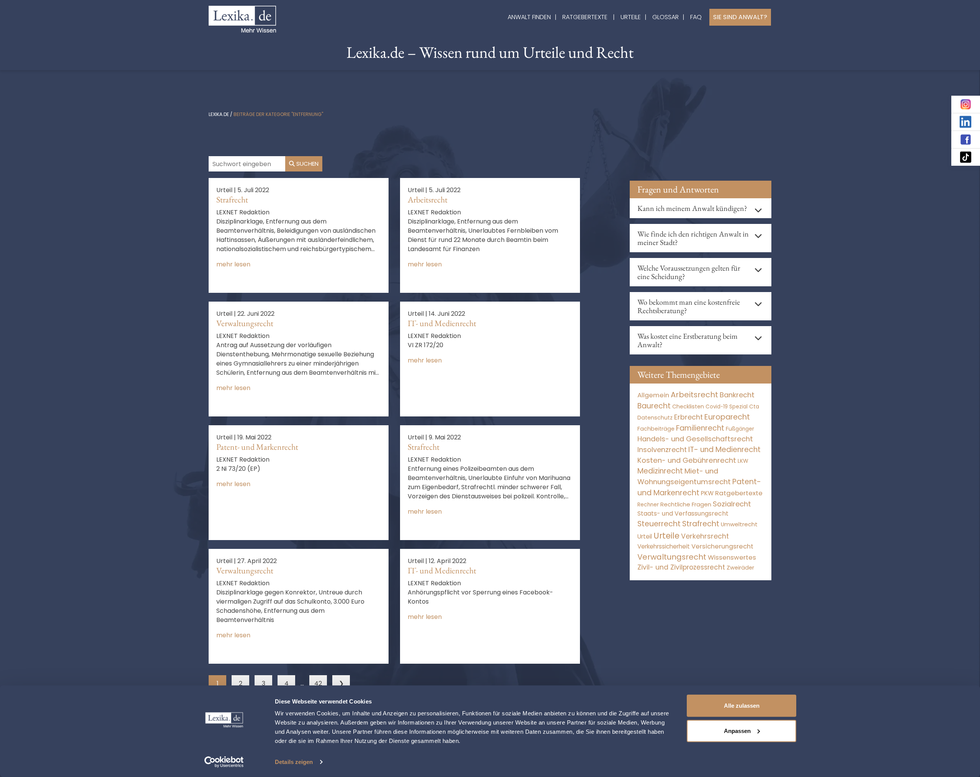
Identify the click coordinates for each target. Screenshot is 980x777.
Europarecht (727, 417)
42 (318, 683)
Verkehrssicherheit (663, 546)
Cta (754, 406)
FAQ (696, 17)
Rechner (648, 504)
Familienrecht (700, 428)
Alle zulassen (742, 705)
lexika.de (219, 114)
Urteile (631, 17)
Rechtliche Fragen (685, 504)
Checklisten (688, 406)
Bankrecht (737, 395)
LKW (743, 461)
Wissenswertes (732, 557)
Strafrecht (232, 199)
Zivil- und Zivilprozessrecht (681, 567)
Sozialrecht (732, 504)
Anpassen (737, 730)
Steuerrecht (659, 524)
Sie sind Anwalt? (740, 17)
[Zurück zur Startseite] (242, 18)
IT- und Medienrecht (442, 323)
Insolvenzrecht (662, 449)
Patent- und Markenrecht (257, 446)
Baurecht (654, 406)
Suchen (306, 164)
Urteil (644, 536)
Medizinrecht (660, 471)
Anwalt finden (529, 17)
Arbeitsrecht (428, 199)
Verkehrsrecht (705, 536)
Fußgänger (740, 429)
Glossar (665, 17)
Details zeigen (294, 762)
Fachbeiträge (656, 429)
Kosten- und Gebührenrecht (686, 460)
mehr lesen (233, 264)
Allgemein (653, 395)
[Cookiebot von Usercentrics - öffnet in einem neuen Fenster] (224, 762)
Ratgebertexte (585, 17)
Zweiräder (740, 567)
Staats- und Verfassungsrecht (682, 513)
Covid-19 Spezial (727, 406)
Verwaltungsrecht (244, 323)
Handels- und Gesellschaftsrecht (695, 439)
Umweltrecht (739, 524)
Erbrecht (688, 417)
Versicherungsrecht (722, 546)
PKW (707, 493)
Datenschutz (655, 417)
